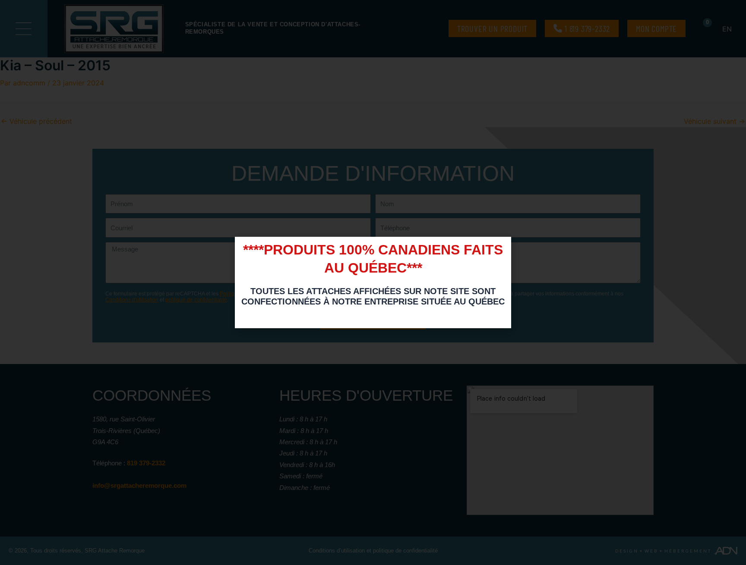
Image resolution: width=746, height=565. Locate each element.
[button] (500, 248)
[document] (373, 282)
